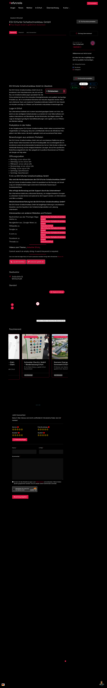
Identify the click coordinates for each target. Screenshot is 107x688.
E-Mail (41, 448)
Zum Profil (76, 47)
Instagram (78, 69)
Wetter (29, 8)
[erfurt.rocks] (15, 3)
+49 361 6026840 (18, 262)
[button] (12, 304)
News (20, 8)
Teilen (75, 84)
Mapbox (44, 320)
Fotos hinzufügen (20, 439)
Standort (21, 32)
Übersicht (13, 32)
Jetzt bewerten (31, 32)
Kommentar (16, 457)
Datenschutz (40, 482)
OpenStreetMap (52, 320)
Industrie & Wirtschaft (16, 18)
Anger (12, 8)
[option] (23, 355)
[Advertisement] (37, 57)
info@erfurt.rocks (80, 64)
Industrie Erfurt (47, 226)
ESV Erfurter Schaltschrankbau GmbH (53, 218)
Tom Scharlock (78, 44)
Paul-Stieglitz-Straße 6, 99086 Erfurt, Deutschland (28, 25)
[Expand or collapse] (64, 91)
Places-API (60, 256)
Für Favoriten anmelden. (85, 78)
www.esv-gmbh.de (37, 262)
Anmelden (93, 3)
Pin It (84, 87)
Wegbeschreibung (57, 292)
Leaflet (39, 320)
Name (14, 448)
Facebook (78, 67)
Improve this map (60, 320)
